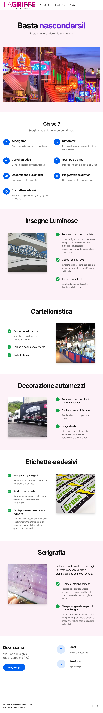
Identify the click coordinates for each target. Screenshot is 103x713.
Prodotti (59, 5)
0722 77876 (75, 667)
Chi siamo (30, 5)
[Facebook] (97, 706)
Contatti (73, 5)
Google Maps (14, 667)
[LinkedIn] (91, 706)
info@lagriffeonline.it (79, 652)
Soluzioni (44, 5)
